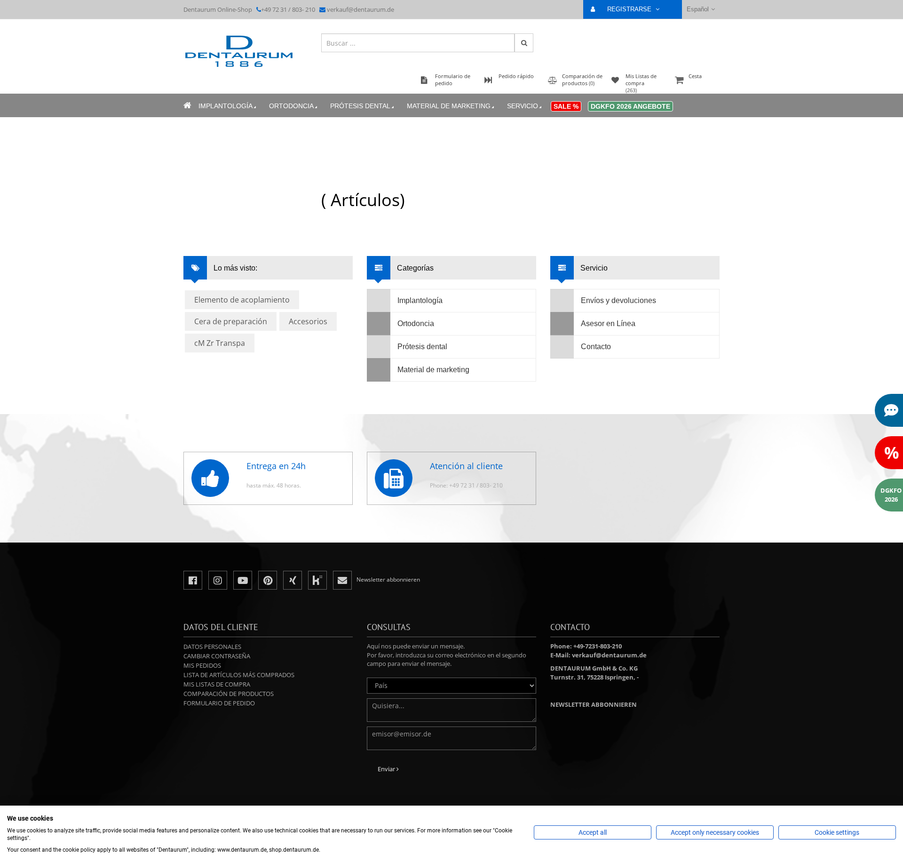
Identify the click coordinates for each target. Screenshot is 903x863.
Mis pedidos (202, 665)
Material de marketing (449, 106)
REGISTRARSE (630, 9)
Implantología (225, 106)
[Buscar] (524, 42)
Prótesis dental (360, 106)
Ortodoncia (291, 106)
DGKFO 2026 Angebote (630, 106)
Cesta (695, 76)
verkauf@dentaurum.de (360, 9)
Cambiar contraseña (216, 656)
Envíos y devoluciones (618, 300)
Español (698, 9)
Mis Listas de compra (216, 684)
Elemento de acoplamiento (242, 300)
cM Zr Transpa (219, 343)
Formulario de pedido (219, 703)
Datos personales (212, 646)
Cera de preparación (230, 321)
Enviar (387, 769)
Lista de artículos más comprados (238, 675)
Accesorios (308, 321)
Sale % (566, 106)
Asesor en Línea (608, 324)
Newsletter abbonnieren (593, 704)
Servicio (522, 106)
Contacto (596, 347)
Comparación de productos (228, 693)
